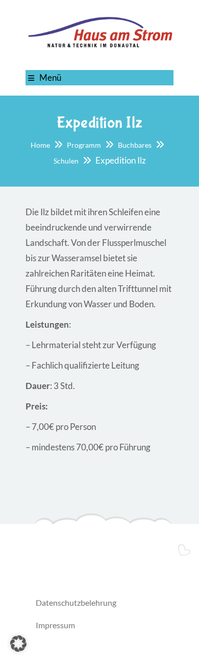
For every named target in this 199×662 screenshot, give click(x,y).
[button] (18, 643)
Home (40, 145)
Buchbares (135, 145)
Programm (84, 145)
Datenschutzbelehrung (76, 602)
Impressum (55, 625)
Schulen (66, 160)
